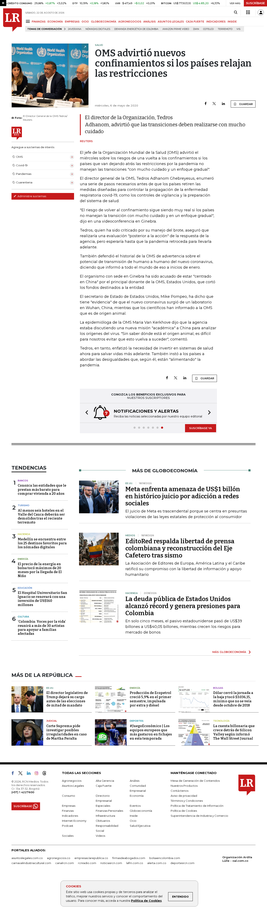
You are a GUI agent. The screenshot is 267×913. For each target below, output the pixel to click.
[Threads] (46, 774)
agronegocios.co (58, 858)
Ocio (133, 820)
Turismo (23, 505)
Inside (134, 815)
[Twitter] (214, 104)
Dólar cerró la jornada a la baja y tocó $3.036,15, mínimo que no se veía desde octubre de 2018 (233, 699)
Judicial (51, 720)
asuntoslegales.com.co (27, 858)
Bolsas (218, 687)
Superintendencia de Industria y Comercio (199, 815)
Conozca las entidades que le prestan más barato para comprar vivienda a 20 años (42, 489)
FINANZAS (38, 21)
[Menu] (28, 21)
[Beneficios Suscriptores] (248, 12)
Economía (137, 795)
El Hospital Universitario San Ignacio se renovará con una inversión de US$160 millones (42, 599)
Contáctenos (179, 790)
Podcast (67, 825)
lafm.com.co (134, 863)
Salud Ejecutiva (140, 825)
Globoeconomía (141, 810)
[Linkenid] (30, 774)
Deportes (137, 720)
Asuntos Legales (73, 785)
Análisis (134, 780)
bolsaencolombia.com (164, 858)
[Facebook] (206, 104)
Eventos (135, 805)
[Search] (235, 12)
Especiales (103, 805)
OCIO (85, 21)
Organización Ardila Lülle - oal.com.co (237, 858)
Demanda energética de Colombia (136, 29)
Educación (25, 587)
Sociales (67, 835)
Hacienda (24, 534)
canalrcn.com (64, 863)
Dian (196, 29)
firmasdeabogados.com (128, 858)
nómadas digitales (98, 29)
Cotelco (208, 29)
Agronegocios (71, 780)
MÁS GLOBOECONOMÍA (229, 652)
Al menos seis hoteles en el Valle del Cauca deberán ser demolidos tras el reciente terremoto (41, 516)
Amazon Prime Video (175, 29)
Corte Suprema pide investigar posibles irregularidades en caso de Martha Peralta (66, 732)
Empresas (68, 805)
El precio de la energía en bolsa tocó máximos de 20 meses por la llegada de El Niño (40, 570)
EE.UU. (50, 687)
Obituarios (103, 820)
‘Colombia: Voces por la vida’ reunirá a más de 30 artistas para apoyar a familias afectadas (42, 628)
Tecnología (221, 720)
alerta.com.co (156, 863)
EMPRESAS (72, 21)
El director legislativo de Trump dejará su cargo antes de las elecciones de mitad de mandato (67, 699)
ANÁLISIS (149, 21)
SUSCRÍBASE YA (200, 428)
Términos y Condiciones (187, 800)
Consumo (68, 795)
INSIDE (232, 21)
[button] (85, 413)
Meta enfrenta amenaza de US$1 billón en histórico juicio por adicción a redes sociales (182, 496)
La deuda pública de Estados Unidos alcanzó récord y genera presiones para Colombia (182, 606)
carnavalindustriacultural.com (31, 863)
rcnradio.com (87, 863)
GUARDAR (245, 104)
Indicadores (70, 815)
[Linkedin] (223, 104)
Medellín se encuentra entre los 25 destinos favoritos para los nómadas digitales (42, 543)
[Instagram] (38, 774)
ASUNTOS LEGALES (171, 21)
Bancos (23, 480)
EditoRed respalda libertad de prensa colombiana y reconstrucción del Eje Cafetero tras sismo (179, 548)
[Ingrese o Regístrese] (261, 12)
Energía (23, 558)
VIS (238, 29)
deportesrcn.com (182, 863)
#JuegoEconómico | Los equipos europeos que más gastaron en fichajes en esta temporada (151, 732)
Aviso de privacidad (184, 795)
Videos (100, 835)
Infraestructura (105, 815)
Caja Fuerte (104, 785)
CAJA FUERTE (195, 21)
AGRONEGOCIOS (129, 21)
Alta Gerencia (105, 780)
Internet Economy (74, 820)
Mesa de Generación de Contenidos (195, 780)
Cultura (23, 616)
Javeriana (74, 29)
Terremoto (225, 29)
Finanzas (68, 810)
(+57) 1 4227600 (22, 792)
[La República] (12, 20)
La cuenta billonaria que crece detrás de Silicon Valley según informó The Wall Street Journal (234, 732)
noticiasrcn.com (111, 863)
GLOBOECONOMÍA (103, 21)
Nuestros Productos (184, 785)
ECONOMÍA (55, 21)
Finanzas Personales (109, 810)
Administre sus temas (31, 196)
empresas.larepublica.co (91, 858)
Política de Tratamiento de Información (197, 805)
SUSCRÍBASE (255, 3)
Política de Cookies (146, 901)
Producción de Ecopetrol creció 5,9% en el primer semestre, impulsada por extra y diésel (150, 699)
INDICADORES (215, 21)
